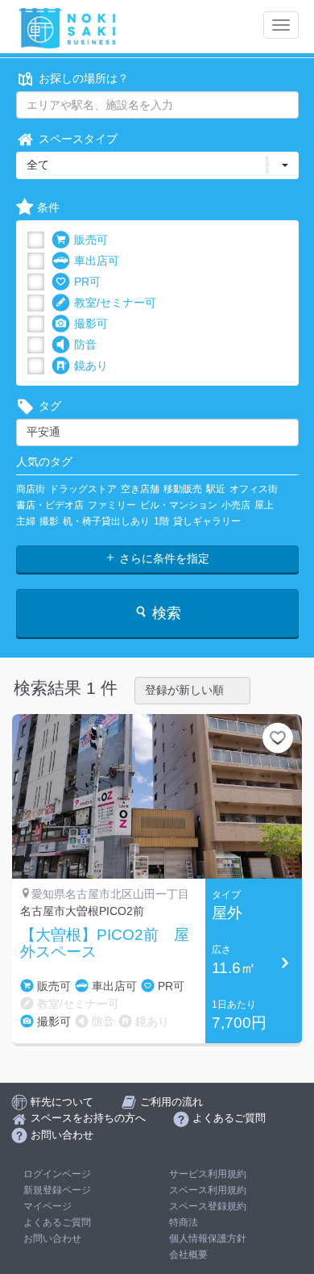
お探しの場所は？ (84, 78)
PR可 (87, 281)
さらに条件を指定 (162, 558)
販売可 (91, 239)
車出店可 (96, 260)
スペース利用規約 (207, 1190)
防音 (85, 344)
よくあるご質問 (57, 1222)
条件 (48, 207)
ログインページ (57, 1174)
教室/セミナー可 (115, 302)
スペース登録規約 (207, 1206)
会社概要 (188, 1254)
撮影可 (91, 323)
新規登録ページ (57, 1190)
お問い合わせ (52, 1238)
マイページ (47, 1206)
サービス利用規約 (207, 1174)
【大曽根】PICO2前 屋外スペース (104, 943)
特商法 (183, 1222)
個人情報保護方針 (207, 1238)
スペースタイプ (78, 138)
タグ (50, 405)
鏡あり (91, 365)
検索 (164, 613)
